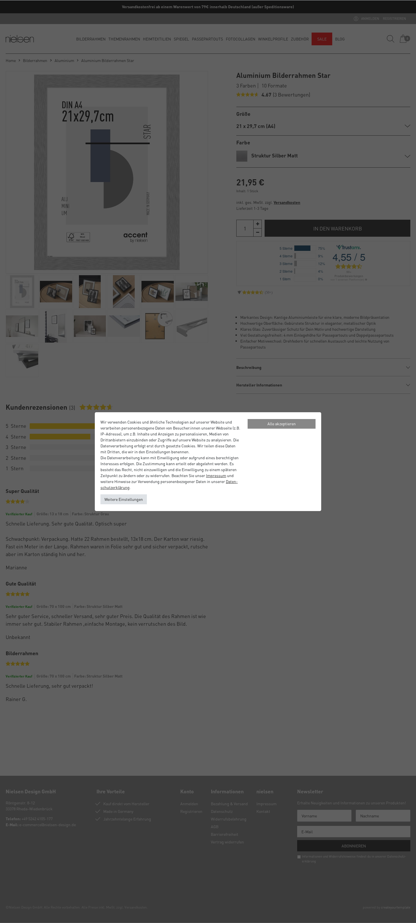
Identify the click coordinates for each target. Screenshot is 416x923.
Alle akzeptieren (281, 423)
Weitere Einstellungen (123, 499)
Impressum (216, 475)
